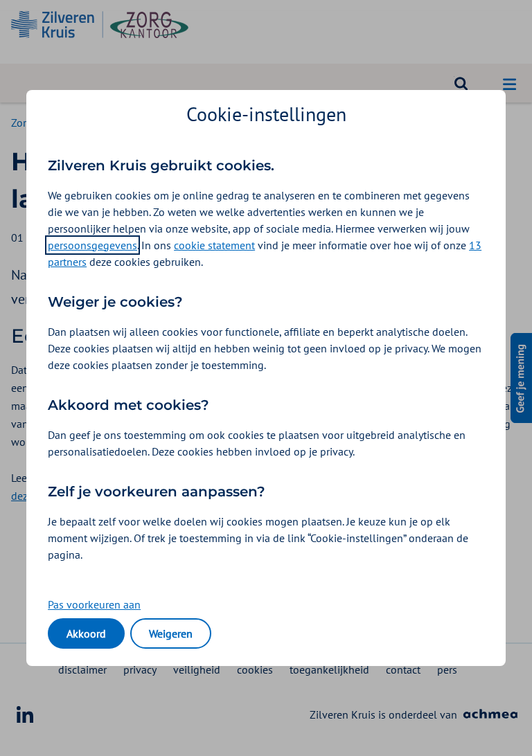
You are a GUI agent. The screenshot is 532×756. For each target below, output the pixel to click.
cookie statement (214, 245)
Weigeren (171, 633)
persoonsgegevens (92, 245)
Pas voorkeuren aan (94, 604)
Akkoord (86, 633)
